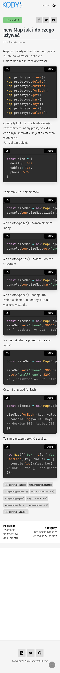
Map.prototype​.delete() (40, 485)
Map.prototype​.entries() (16, 491)
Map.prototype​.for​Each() (42, 491)
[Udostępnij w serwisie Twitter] (30, 653)
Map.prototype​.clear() (15, 485)
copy (50, 69)
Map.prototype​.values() (16, 512)
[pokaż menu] (52, 665)
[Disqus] (30, 594)
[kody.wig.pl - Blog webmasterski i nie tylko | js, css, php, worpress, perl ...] (12, 5)
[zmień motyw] (54, 5)
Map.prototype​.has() (37, 498)
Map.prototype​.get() (14, 498)
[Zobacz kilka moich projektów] (40, 653)
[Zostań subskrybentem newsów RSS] (22, 653)
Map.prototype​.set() (38, 505)
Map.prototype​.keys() (15, 505)
